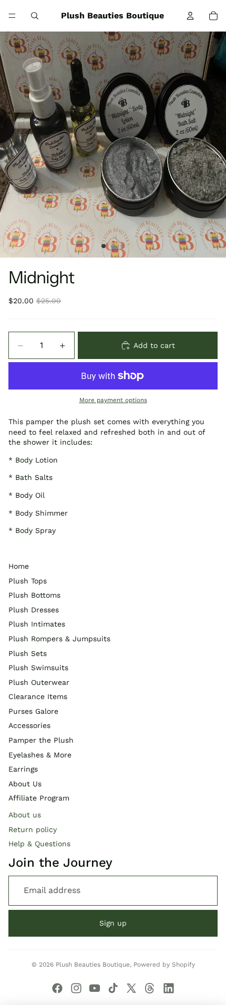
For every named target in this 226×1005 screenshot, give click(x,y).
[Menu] (12, 16)
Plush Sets (27, 653)
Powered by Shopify (164, 964)
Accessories (29, 725)
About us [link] (24, 815)
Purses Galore (33, 711)
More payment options (113, 400)
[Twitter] (131, 988)
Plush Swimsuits (38, 667)
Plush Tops (27, 581)
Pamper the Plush (41, 740)
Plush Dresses (33, 610)
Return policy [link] (32, 829)
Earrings (23, 769)
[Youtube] (94, 988)
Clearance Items (37, 696)
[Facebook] (57, 988)
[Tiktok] (113, 988)
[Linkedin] (168, 988)
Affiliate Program (38, 798)
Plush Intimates (36, 624)
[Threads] (149, 988)
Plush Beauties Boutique (93, 964)
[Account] (190, 15)
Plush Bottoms (34, 595)
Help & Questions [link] (39, 843)
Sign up (113, 923)
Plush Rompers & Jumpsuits (59, 638)
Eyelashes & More (39, 755)
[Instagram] (76, 988)
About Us (25, 784)
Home (18, 566)
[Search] (34, 15)
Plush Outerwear (38, 682)
